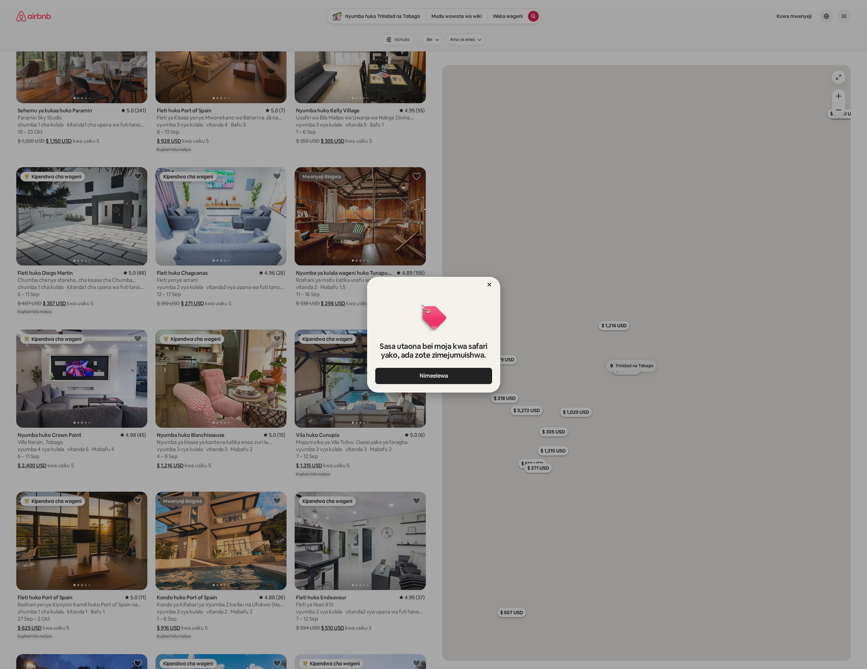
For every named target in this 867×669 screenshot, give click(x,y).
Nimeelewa (433, 375)
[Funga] (489, 284)
